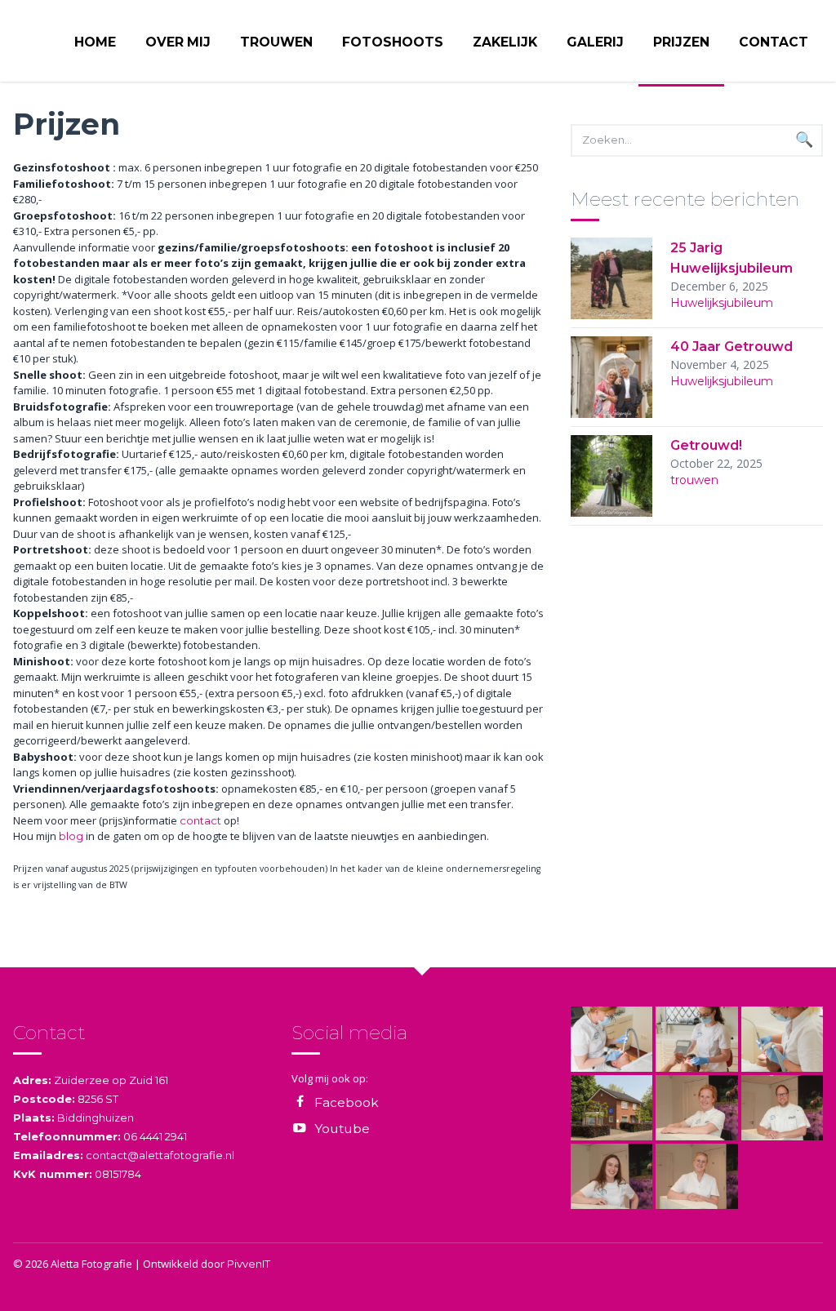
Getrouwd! (706, 445)
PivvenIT (248, 1263)
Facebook (346, 1102)
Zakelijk (505, 42)
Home (95, 42)
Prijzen (681, 42)
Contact (773, 42)
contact (200, 820)
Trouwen (276, 42)
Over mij (178, 42)
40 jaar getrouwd (731, 346)
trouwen (694, 480)
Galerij (595, 42)
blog (71, 835)
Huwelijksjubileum (721, 303)
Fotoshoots (392, 42)
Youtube (342, 1128)
